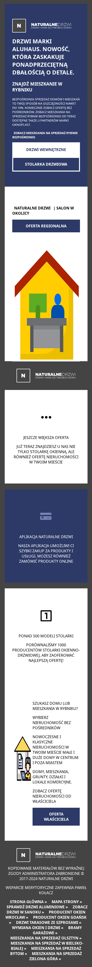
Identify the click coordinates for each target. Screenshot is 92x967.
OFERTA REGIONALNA (46, 226)
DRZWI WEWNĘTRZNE (46, 149)
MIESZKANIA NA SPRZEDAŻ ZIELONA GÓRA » (55, 956)
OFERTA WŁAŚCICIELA (56, 816)
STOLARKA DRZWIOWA (46, 164)
